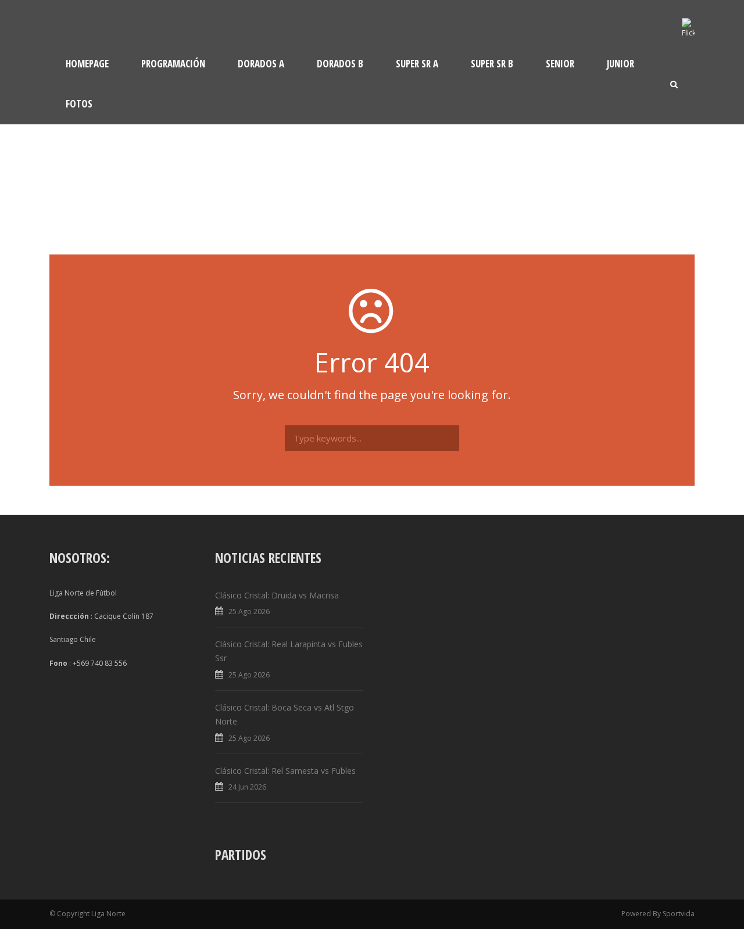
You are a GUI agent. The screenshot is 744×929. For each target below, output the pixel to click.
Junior (620, 63)
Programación (173, 63)
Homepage (87, 63)
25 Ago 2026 (249, 611)
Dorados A (261, 63)
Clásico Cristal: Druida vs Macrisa (277, 595)
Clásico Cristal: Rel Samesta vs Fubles (285, 770)
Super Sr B (492, 63)
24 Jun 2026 (247, 787)
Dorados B (340, 63)
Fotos (79, 103)
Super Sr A (417, 63)
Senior (560, 63)
